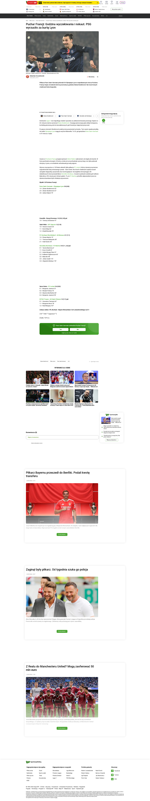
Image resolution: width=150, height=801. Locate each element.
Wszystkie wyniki (116, 9)
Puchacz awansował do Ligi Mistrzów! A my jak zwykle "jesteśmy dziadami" (37, 404)
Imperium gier (80, 788)
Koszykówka (95, 16)
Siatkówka (50, 16)
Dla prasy (48, 787)
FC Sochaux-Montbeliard (48, 235)
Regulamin (82, 787)
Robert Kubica (85, 773)
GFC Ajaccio (52, 224)
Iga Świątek (84, 775)
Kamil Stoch (99, 770)
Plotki (56, 788)
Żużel (56, 16)
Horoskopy (35, 788)
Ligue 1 (48, 121)
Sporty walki (72, 16)
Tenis (44, 16)
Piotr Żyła (84, 778)
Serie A (68, 775)
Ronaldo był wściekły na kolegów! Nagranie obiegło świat (112, 432)
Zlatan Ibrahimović (64, 123)
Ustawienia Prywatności (65, 787)
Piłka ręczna (87, 16)
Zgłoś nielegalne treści (36, 443)
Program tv (42, 788)
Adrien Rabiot (71, 159)
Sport (73, 788)
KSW (28, 780)
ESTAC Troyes (44, 299)
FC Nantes (73, 176)
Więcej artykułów (111, 440)
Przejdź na (31, 2)
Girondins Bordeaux (67, 174)
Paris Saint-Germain (40, 20)
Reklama (76, 787)
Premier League (57, 773)
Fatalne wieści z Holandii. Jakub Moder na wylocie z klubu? (37, 385)
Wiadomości (67, 788)
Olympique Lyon (50, 131)
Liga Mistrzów (70, 770)
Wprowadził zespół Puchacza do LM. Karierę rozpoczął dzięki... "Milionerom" (86, 385)
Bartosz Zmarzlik (100, 773)
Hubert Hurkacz (100, 778)
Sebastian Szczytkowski (37, 76)
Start (27, 20)
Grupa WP (36, 787)
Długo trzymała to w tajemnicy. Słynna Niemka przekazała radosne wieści (112, 427)
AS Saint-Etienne (55, 299)
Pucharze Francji (51, 159)
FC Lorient (77, 167)
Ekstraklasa (56, 770)
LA (106, 16)
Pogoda (28, 788)
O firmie (42, 787)
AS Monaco (60, 235)
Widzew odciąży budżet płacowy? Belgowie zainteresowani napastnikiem (61, 385)
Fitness (29, 778)
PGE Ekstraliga (70, 778)
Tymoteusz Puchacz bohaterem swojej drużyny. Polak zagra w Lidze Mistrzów (61, 404)
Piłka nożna (38, 16)
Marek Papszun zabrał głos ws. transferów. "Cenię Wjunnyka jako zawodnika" (84, 405)
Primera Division (57, 775)
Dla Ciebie (30, 16)
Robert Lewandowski (87, 770)
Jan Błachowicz (100, 775)
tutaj (56, 797)
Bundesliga (69, 773)
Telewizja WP (49, 788)
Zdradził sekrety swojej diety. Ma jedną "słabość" (112, 436)
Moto (102, 16)
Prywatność (55, 787)
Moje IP (61, 788)
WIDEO (80, 16)
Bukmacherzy (63, 16)
